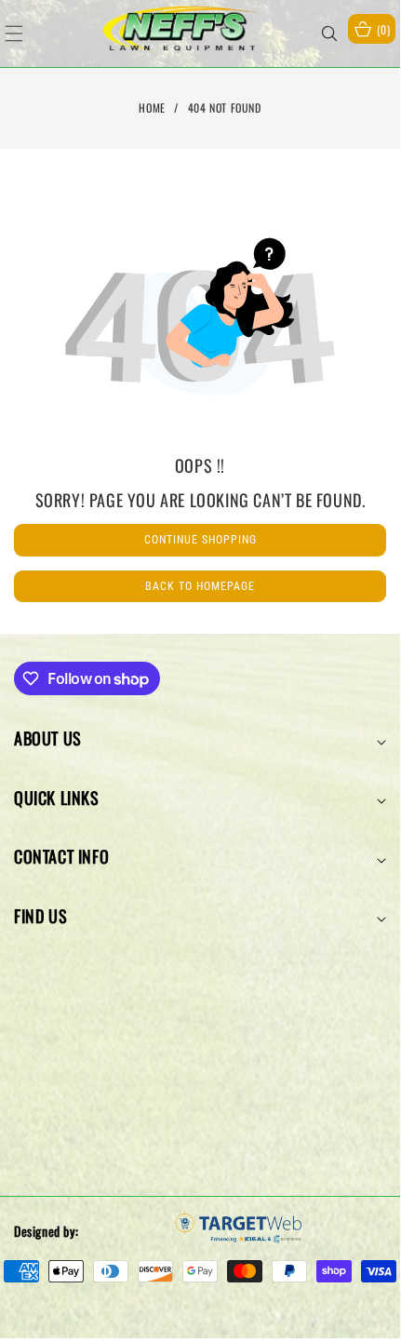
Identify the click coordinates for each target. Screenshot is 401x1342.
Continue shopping (200, 539)
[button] (25, 33)
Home (152, 107)
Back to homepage (200, 586)
